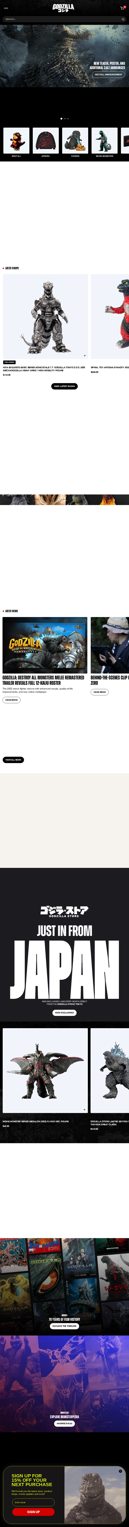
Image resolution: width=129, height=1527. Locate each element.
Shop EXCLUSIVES (64, 1012)
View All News (13, 760)
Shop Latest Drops (64, 386)
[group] (16, 143)
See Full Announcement (108, 74)
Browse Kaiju (64, 1423)
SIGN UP (33, 1512)
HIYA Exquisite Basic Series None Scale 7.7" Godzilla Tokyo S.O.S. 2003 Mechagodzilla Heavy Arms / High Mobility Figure (44, 369)
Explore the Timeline (64, 1326)
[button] (65, 118)
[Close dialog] (120, 1471)
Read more (11, 700)
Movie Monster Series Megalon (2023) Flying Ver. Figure (36, 1121)
